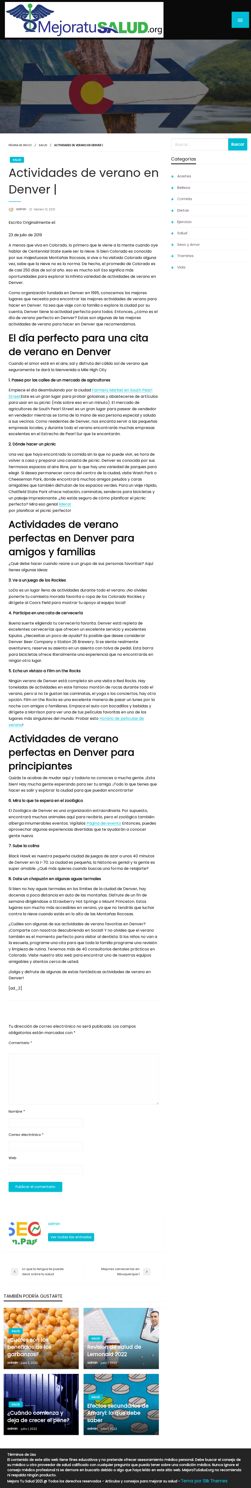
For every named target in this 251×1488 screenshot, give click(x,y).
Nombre (17, 1111)
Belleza (183, 187)
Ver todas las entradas (71, 1237)
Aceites (184, 176)
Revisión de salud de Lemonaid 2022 (114, 1350)
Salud (43, 145)
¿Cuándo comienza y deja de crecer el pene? (38, 1416)
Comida (184, 198)
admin (21, 209)
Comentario (20, 1042)
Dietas (183, 210)
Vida (181, 267)
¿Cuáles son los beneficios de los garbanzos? (29, 1347)
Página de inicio (20, 145)
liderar (65, 504)
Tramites (185, 255)
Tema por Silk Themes (204, 1481)
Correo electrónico (26, 1134)
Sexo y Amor (188, 244)
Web (12, 1157)
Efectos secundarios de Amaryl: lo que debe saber (118, 1413)
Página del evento (104, 823)
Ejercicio (184, 221)
